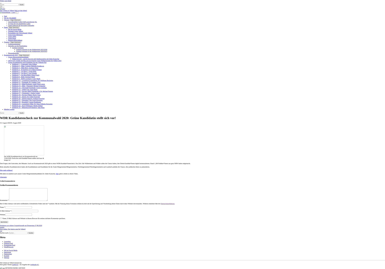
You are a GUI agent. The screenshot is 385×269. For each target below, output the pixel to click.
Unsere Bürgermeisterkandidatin (18, 57)
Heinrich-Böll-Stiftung (15, 40)
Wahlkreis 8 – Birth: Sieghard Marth (23, 77)
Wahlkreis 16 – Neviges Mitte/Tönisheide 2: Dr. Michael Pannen (32, 91)
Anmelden (7, 241)
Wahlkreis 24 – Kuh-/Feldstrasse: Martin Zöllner (27, 106)
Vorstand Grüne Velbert (15, 31)
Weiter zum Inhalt (5, 1)
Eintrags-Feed (8, 243)
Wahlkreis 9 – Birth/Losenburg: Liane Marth (26, 79)
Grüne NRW (12, 36)
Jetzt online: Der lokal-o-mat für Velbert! (13, 230)
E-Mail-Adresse (5, 211)
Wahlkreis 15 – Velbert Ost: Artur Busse (24, 89)
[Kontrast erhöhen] (3, 7)
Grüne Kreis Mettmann (15, 35)
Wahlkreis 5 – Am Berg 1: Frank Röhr (24, 71)
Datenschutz (8, 254)
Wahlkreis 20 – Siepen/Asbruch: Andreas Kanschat (28, 98)
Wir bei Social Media (14, 29)
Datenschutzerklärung (167, 204)
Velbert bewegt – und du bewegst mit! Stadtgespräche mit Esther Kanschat (35, 59)
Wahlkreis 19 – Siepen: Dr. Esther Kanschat (26, 97)
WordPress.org (8, 247)
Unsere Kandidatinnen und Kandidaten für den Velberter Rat (27, 62)
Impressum (7, 252)
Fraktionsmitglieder (14, 44)
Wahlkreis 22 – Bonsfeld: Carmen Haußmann (26, 102)
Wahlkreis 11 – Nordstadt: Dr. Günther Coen (26, 82)
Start (5, 16)
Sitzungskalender (13, 53)
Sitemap (6, 257)
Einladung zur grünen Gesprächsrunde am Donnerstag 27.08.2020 (21, 226)
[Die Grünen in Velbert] (2, 9)
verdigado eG (34, 264)
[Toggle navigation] (1, 3)
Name (2, 207)
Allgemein (3, 177)
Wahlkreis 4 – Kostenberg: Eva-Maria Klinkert (27, 70)
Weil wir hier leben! (20, 10)
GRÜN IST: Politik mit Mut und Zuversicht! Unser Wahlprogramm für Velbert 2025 (34, 61)
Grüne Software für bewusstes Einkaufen (21, 25)
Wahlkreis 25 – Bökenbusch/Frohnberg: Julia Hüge (28, 107)
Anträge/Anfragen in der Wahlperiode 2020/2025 (31, 51)
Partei (6, 27)
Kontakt (6, 256)
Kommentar (4, 200)
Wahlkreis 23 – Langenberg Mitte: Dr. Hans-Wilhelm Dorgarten (32, 104)
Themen (6, 20)
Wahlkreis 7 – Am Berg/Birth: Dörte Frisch (25, 75)
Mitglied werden (9, 109)
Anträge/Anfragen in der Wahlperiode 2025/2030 (31, 49)
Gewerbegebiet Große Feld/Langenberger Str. (22, 22)
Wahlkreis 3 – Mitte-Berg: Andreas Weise (25, 68)
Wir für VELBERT (10, 18)
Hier (57, 174)
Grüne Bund (12, 38)
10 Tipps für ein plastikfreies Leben (19, 24)
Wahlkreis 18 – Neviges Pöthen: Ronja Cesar (26, 95)
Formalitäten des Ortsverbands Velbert (20, 33)
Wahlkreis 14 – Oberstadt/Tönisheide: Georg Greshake (29, 88)
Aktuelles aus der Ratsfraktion (17, 46)
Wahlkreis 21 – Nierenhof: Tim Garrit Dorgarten (27, 100)
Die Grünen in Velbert (7, 10)
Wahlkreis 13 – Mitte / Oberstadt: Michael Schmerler (28, 86)
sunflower (15, 264)
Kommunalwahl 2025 (11, 55)
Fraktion (6, 42)
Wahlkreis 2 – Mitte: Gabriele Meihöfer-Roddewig (28, 66)
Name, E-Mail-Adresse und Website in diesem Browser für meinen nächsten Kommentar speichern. (33, 218)
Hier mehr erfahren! (6, 170)
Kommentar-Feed (9, 245)
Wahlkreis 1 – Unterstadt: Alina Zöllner (24, 64)
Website (2, 214)
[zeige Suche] (1, 7)
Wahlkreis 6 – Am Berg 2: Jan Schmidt (24, 73)
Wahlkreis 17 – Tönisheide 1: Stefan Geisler (26, 93)
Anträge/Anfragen (18, 48)
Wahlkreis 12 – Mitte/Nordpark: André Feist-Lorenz (28, 84)
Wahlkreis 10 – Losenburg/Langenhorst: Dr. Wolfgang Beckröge (32, 80)
